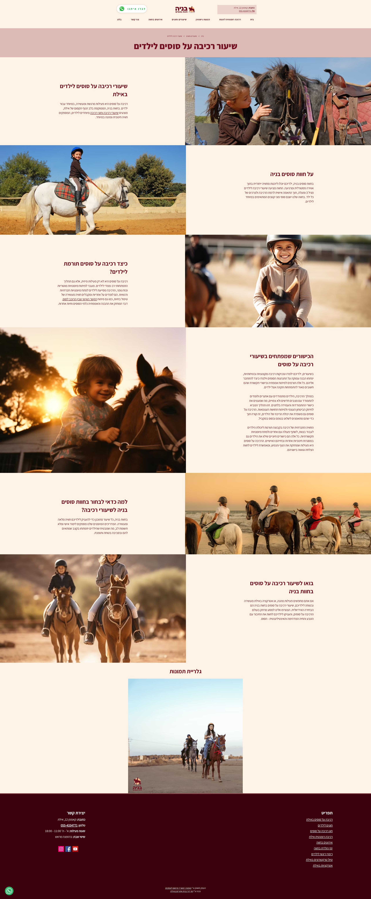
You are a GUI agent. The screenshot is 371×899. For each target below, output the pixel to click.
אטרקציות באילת (323, 865)
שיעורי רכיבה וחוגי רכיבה (104, 113)
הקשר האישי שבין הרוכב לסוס (80, 299)
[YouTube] (75, 849)
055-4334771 (245, 10)
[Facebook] (68, 849)
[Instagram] (61, 849)
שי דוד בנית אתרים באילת (181, 891)
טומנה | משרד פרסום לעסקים (178, 888)
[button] (185, 736)
